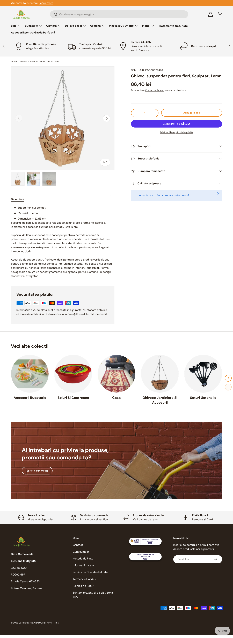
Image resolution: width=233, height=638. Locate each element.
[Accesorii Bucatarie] (30, 373)
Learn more (46, 3)
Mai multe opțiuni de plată (176, 132)
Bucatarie (31, 25)
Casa (116, 397)
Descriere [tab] (17, 199)
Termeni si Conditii (84, 579)
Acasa (14, 61)
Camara (51, 25)
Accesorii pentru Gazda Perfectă (33, 32)
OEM (133, 70)
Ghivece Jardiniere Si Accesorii (159, 400)
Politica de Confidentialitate (90, 572)
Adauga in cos (191, 112)
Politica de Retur (83, 586)
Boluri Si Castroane (73, 397)
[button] (220, 14)
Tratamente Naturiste (173, 26)
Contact (78, 545)
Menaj (146, 25)
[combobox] (119, 14)
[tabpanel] (62, 242)
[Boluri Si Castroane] (73, 373)
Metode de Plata (83, 558)
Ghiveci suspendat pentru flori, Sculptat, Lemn (40, 61)
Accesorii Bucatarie (30, 397)
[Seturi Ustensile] (203, 373)
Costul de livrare (154, 90)
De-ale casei (73, 25)
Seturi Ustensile (203, 397)
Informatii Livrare (83, 565)
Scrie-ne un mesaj (37, 470)
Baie (14, 25)
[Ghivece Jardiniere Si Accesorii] (160, 373)
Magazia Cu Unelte (121, 25)
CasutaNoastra (26, 622)
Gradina (95, 25)
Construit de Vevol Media (46, 622)
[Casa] (116, 373)
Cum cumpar (81, 551)
